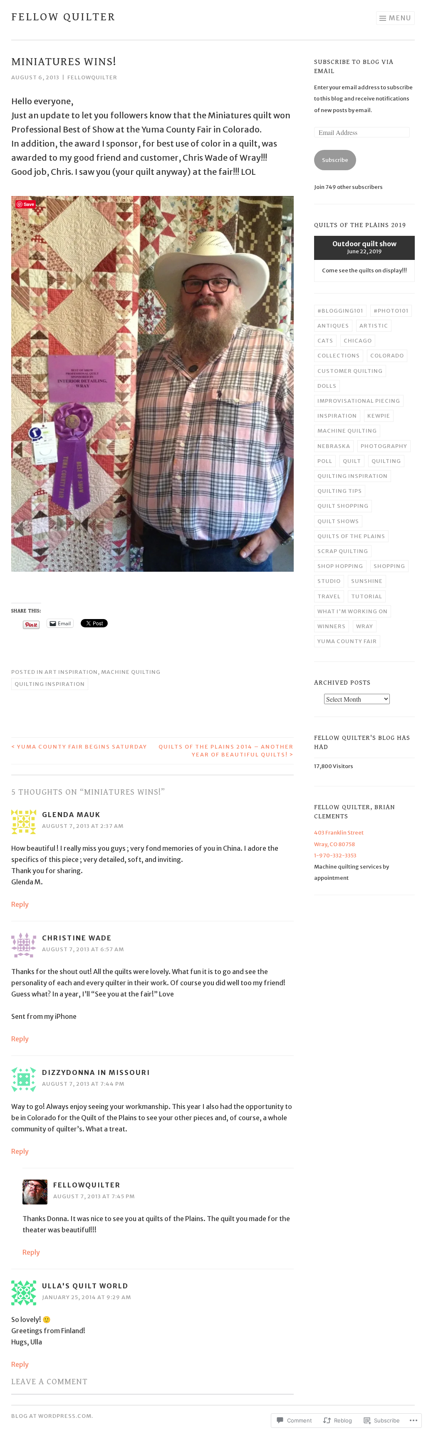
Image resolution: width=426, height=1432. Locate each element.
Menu (400, 18)
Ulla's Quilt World (85, 1286)
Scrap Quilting (342, 551)
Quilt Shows (338, 521)
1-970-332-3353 (335, 855)
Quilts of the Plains (351, 536)
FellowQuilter (92, 77)
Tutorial (366, 596)
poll (324, 461)
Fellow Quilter (63, 17)
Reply (20, 904)
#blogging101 (340, 310)
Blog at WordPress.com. (52, 1416)
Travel (329, 596)
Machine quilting (347, 430)
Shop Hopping (340, 566)
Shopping (389, 566)
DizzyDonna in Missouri (96, 1072)
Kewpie (378, 415)
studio (329, 581)
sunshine (367, 581)
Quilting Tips (339, 490)
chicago (358, 340)
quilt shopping (343, 505)
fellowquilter (87, 1185)
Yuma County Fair (347, 641)
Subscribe (335, 160)
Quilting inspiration (50, 684)
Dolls (327, 385)
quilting (386, 461)
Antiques (333, 325)
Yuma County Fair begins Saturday (79, 746)
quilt (352, 461)
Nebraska (333, 446)
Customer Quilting (350, 371)
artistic (373, 325)
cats (325, 340)
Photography (384, 446)
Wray (364, 626)
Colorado (387, 355)
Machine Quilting (131, 672)
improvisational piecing (358, 400)
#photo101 (391, 310)
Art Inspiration (71, 672)
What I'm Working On (352, 611)
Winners (331, 626)
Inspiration (337, 415)
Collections (338, 355)
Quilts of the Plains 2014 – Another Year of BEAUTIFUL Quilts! (226, 751)
